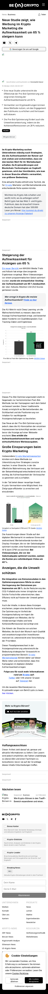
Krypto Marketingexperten (28, 456)
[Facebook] (15, 819)
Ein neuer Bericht (10, 268)
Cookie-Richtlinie (20, 973)
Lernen (29, 911)
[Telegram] (16, 43)
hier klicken (7, 693)
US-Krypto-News (9, 948)
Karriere (5, 918)
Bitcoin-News (7, 936)
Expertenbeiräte (33, 918)
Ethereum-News (9, 944)
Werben (5, 907)
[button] (24, 829)
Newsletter (31, 922)
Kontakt (5, 911)
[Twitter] (10, 43)
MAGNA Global (39, 358)
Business (11, 14)
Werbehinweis (32, 936)
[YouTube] (4, 43)
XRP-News (6, 933)
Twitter (12, 678)
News (4, 14)
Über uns (5, 914)
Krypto (8, 185)
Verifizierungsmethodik (35, 933)
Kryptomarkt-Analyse (11, 940)
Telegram (23, 681)
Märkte (29, 914)
